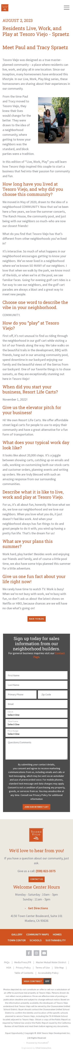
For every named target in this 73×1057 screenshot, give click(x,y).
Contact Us (36, 879)
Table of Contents (24, 972)
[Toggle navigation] (66, 8)
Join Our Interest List (36, 806)
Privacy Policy (23, 967)
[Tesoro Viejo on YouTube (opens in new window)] (44, 953)
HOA (9, 967)
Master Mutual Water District (51, 962)
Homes (57, 934)
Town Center (16, 940)
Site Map (59, 967)
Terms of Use (43, 967)
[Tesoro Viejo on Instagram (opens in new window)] (36, 953)
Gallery (16, 934)
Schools (36, 940)
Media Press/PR (23, 962)
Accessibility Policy (48, 972)
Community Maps (37, 934)
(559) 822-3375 (45, 871)
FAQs (7, 962)
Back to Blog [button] (36, 618)
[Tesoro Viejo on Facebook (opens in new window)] (29, 953)
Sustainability (56, 940)
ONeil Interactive (43, 1048)
